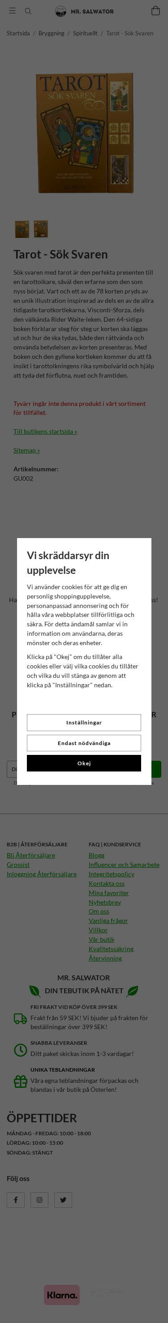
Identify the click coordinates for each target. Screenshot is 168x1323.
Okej (84, 763)
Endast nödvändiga (84, 743)
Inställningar (84, 722)
